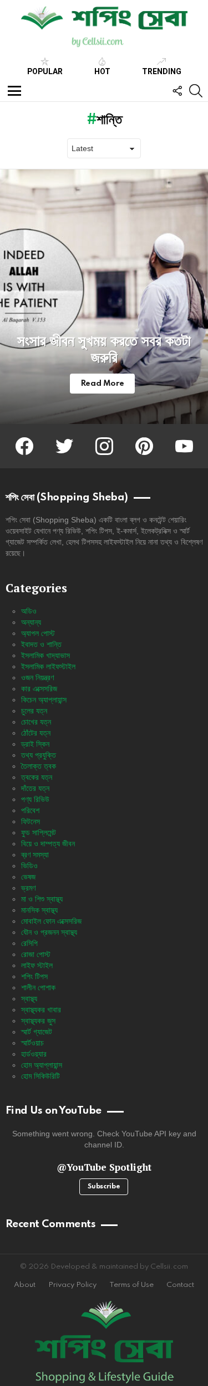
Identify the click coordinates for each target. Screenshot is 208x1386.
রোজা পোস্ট (35, 954)
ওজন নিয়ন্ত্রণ (37, 677)
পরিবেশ (30, 810)
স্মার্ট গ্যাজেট (36, 1031)
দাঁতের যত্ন (35, 788)
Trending (161, 71)
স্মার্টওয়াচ (32, 1042)
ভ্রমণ (28, 887)
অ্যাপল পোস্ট (38, 633)
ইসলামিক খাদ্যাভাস (45, 655)
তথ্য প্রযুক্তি (38, 755)
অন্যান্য (31, 622)
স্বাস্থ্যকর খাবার (41, 1009)
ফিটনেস (30, 821)
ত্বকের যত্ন (36, 777)
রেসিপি (29, 943)
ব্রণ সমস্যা (35, 854)
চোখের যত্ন (36, 721)
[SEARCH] (195, 91)
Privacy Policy (72, 1285)
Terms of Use (131, 1285)
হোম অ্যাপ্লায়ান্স (41, 1065)
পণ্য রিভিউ (35, 799)
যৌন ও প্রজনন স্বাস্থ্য (49, 932)
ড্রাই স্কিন (35, 743)
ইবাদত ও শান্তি (41, 644)
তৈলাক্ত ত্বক (38, 766)
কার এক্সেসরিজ (39, 688)
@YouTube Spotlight (104, 1167)
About (24, 1285)
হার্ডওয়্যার (34, 1053)
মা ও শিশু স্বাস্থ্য (42, 898)
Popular (45, 71)
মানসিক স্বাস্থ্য (39, 910)
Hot (102, 71)
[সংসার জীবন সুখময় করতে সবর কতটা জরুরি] (104, 296)
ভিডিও (29, 865)
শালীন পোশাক (38, 987)
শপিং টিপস (34, 976)
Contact (180, 1285)
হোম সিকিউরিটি (40, 1076)
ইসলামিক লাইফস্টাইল (48, 666)
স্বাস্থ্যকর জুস (38, 1020)
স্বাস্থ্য (29, 998)
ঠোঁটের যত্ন (35, 732)
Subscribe (104, 1186)
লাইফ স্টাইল (37, 965)
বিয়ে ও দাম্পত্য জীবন (48, 843)
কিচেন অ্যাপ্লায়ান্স (44, 699)
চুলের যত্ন (34, 710)
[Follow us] (177, 91)
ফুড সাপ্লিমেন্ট (38, 832)
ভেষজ (28, 876)
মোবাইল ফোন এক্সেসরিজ (51, 921)
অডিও (29, 611)
